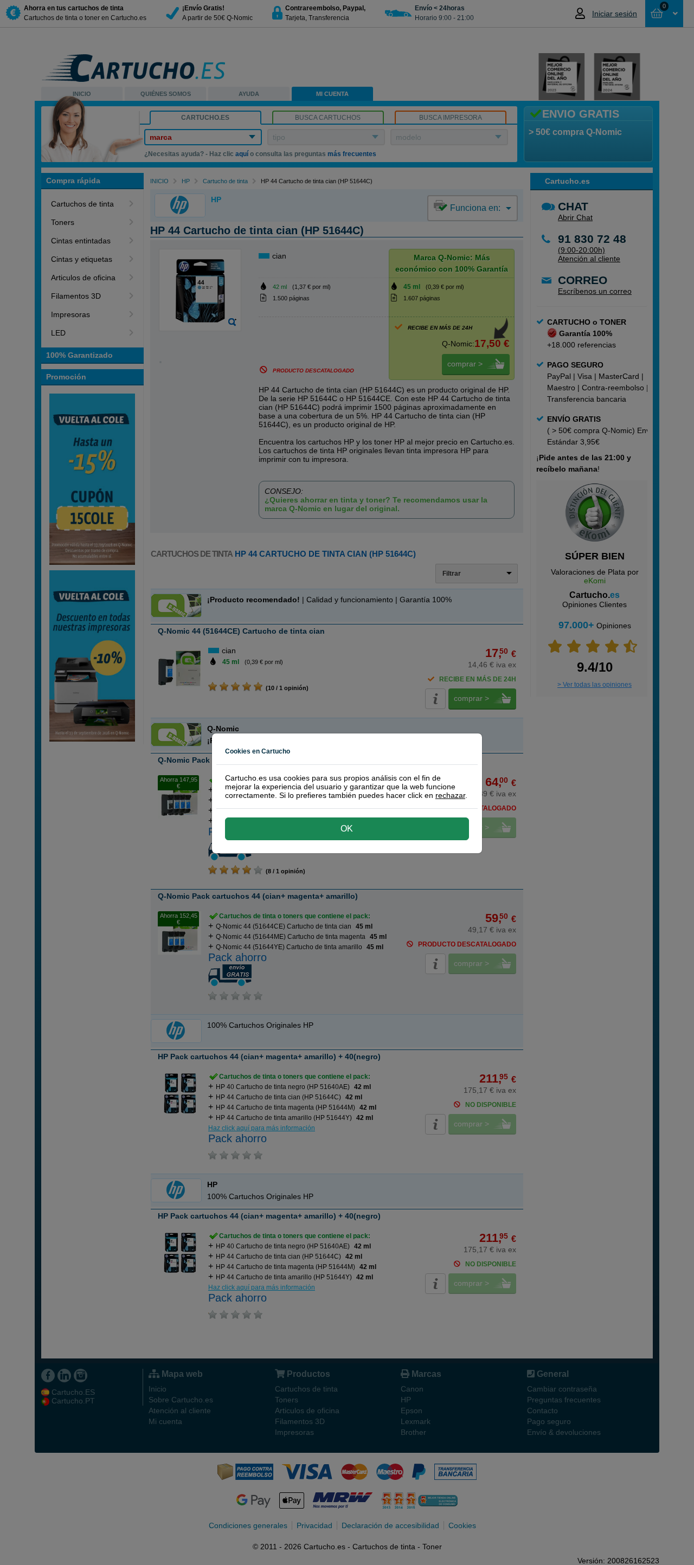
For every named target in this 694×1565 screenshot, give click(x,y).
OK (346, 828)
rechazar (450, 795)
